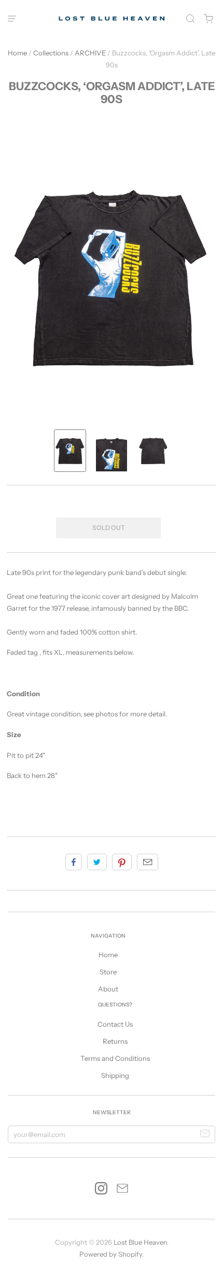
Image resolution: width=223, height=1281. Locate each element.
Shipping (115, 1075)
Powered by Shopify (110, 1254)
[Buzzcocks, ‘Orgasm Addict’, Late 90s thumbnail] (70, 450)
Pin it (122, 862)
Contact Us (115, 1024)
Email (147, 862)
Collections (50, 53)
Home (17, 53)
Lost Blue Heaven (140, 1242)
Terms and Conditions (115, 1058)
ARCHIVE (90, 53)
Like (73, 862)
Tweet (97, 862)
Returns (115, 1041)
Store (108, 972)
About (108, 989)
